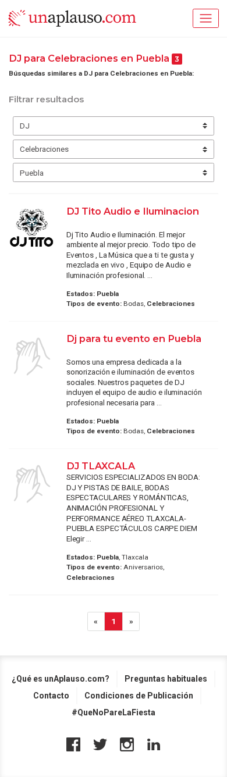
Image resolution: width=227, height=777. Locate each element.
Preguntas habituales (166, 678)
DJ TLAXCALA (101, 466)
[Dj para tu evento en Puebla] (32, 356)
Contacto (51, 695)
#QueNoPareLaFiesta (113, 712)
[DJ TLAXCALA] (32, 484)
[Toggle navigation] (206, 18)
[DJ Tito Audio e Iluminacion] (32, 227)
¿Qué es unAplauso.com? (60, 678)
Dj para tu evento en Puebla (133, 338)
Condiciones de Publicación (138, 695)
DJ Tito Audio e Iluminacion (132, 211)
